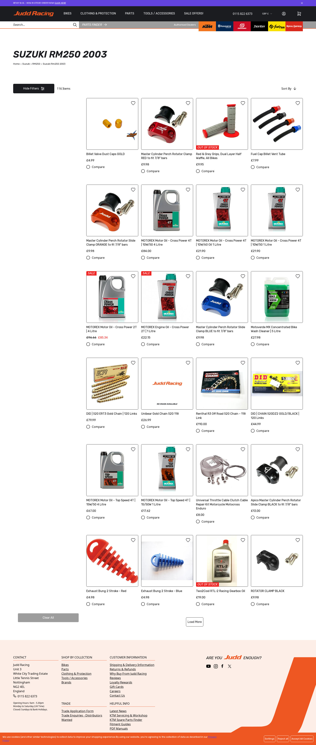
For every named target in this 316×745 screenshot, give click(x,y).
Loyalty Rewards (121, 682)
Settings (269, 738)
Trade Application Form (77, 711)
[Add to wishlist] (133, 103)
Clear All (48, 617)
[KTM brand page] (207, 26)
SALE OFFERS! (193, 13)
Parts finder (92, 24)
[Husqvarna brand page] (224, 26)
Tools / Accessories (74, 678)
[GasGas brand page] (242, 26)
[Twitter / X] (229, 666)
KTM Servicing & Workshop (128, 715)
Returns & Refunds (123, 669)
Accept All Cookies (302, 738)
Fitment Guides (120, 724)
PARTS (129, 13)
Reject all (283, 738)
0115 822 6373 (242, 14)
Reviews (115, 678)
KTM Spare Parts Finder (126, 720)
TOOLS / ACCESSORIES (159, 13)
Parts (65, 669)
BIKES (68, 13)
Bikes (65, 665)
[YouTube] (208, 666)
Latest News (118, 711)
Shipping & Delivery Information (132, 665)
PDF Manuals (119, 729)
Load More (195, 622)
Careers (115, 691)
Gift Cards (117, 687)
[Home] (33, 13)
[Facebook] (223, 666)
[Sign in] (284, 14)
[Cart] (299, 14)
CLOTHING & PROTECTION (98, 13)
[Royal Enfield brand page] (294, 26)
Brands (66, 682)
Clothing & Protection (76, 674)
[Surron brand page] (276, 26)
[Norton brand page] (259, 26)
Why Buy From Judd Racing (128, 674)
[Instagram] (216, 666)
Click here (60, 3)
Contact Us (117, 696)
